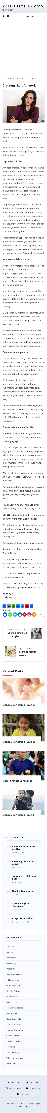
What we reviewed (14, 1058)
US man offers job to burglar (17, 633)
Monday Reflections (15, 1007)
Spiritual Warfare (14, 1041)
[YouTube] (42, 17)
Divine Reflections (14, 974)
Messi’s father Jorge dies (17, 780)
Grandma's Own (13, 985)
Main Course (12, 1002)
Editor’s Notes (12, 980)
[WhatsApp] (14, 606)
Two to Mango (13, 1052)
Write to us (11, 1063)
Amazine (32, 79)
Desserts (10, 968)
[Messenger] (18, 606)
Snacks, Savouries (14, 1030)
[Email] (9, 606)
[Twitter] (28, 17)
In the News (12, 996)
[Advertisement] (23, 50)
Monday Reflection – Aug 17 (19, 705)
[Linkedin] (19, 614)
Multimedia (11, 1013)
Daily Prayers (12, 963)
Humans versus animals (27, 652)
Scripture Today (13, 1024)
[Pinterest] (38, 17)
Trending (10, 1046)
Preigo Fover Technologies (30, 1104)
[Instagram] (33, 17)
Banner (9, 952)
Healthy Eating (13, 991)
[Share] (32, 606)
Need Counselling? (14, 1019)
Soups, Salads (12, 1035)
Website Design (13, 1104)
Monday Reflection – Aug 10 (19, 741)
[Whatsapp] (10, 614)
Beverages (11, 957)
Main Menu (9, 10)
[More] (34, 614)
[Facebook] (23, 17)
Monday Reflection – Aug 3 (18, 815)
